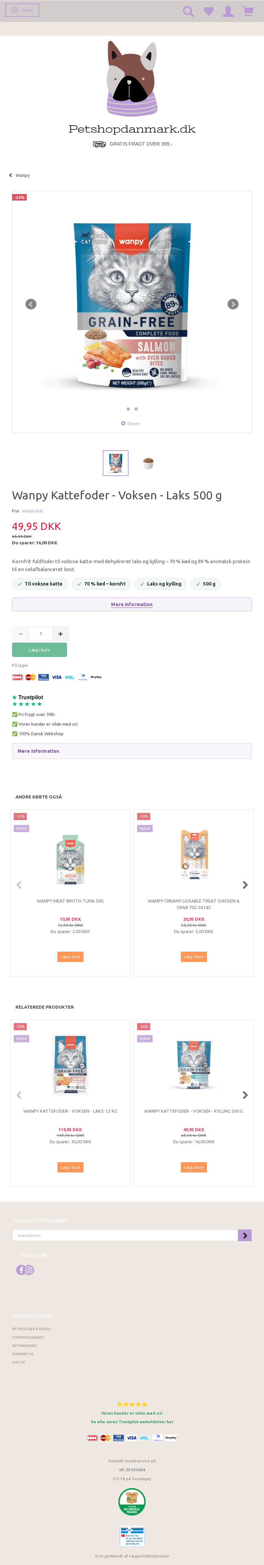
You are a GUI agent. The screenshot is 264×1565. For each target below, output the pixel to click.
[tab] (132, 751)
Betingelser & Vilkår (31, 1329)
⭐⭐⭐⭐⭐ (132, 1404)
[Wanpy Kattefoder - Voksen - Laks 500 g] (132, 304)
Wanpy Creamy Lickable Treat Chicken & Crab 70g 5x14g (194, 904)
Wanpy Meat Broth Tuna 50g (70, 900)
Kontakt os (22, 1354)
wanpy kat (32, 510)
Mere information (132, 604)
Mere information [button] (38, 751)
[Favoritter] (208, 11)
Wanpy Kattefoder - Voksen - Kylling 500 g (193, 1111)
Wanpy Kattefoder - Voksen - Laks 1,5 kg (70, 1111)
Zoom (133, 423)
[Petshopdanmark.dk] (132, 87)
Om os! (18, 1362)
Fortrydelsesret (28, 1337)
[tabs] (188, 11)
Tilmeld (245, 1235)
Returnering (24, 1346)
